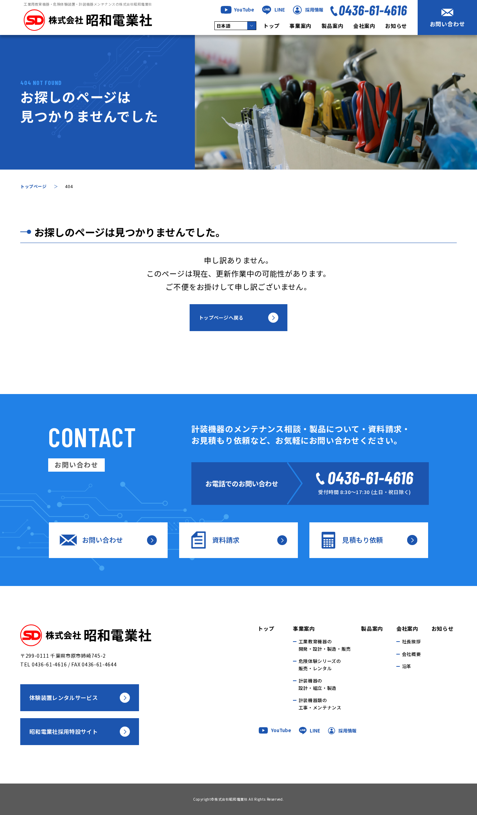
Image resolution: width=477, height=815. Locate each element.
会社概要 (411, 654)
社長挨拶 (411, 641)
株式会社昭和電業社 (231, 799)
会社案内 (364, 26)
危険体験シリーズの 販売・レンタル (320, 665)
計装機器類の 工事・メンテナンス (320, 704)
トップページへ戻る (221, 317)
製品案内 (333, 26)
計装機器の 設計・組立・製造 (318, 684)
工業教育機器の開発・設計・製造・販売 (325, 645)
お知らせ (396, 26)
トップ (271, 26)
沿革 (406, 666)
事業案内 (300, 26)
